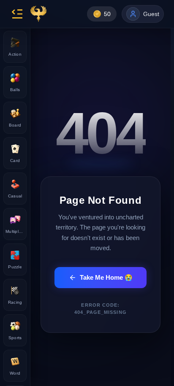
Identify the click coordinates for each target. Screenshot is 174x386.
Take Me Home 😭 (106, 277)
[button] (17, 14)
